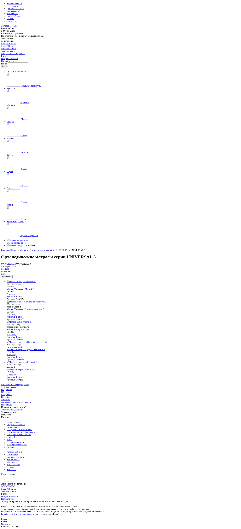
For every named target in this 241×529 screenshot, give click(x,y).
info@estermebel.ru (9, 58)
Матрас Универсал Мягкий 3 (20, 289)
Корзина (5, 519)
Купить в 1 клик (14, 296)
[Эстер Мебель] (9, 26)
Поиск (4, 64)
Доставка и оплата (15, 8)
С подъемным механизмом (19, 429)
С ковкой (11, 437)
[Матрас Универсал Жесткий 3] (123, 362)
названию (5, 271)
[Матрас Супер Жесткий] (123, 322)
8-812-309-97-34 (8, 43)
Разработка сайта (9, 514)
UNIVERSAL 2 (8, 264)
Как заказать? (13, 11)
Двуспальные (13, 427)
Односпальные (14, 422)
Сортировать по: (9, 266)
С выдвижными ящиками (19, 434)
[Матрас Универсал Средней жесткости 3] (123, 342)
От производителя (15, 442)
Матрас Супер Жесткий (18, 329)
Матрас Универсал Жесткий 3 (21, 369)
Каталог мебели (14, 3)
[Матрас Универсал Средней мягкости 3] (123, 302)
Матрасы (24, 250)
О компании (12, 6)
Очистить (5, 524)
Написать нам (7, 61)
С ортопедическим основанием (22, 432)
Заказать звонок (8, 48)
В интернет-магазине (17, 444)
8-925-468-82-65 (8, 46)
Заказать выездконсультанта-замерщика (13, 52)
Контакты (11, 21)
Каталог (14, 250)
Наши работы (13, 16)
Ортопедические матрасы (42, 250)
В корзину (11, 294)
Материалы (12, 13)
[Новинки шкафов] (16, 243)
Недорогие (12, 447)
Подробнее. (83, 509)
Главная (5, 250)
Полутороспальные (16, 424)
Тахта (9, 439)
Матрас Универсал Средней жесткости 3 (26, 349)
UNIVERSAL (62, 250)
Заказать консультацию (12, 409)
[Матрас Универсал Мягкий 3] (123, 281)
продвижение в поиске (31, 514)
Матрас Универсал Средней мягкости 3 (25, 309)
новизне (5, 269)
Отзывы (10, 18)
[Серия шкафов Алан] (17, 240)
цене (3, 274)
